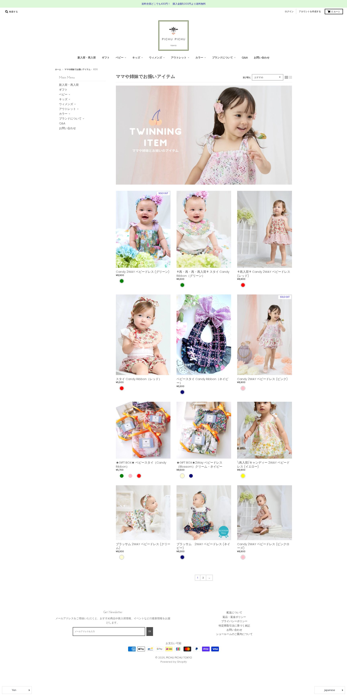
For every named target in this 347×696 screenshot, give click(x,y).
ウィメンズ (66, 104)
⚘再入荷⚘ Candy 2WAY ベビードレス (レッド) (263, 274)
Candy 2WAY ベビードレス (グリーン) (142, 272)
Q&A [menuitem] (245, 57)
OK (149, 631)
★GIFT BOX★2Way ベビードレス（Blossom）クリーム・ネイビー (199, 464)
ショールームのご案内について (234, 634)
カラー (63, 114)
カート (335, 11)
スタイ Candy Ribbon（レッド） (139, 379)
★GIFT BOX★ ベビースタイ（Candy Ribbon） (141, 464)
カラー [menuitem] (199, 57)
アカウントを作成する (310, 11)
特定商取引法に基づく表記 (234, 626)
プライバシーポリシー (234, 621)
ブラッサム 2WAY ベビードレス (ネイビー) (203, 546)
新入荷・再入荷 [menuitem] (87, 57)
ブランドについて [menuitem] (222, 57)
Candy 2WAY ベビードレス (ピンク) (262, 379)
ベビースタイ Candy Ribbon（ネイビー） (202, 381)
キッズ (63, 99)
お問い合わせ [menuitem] (261, 57)
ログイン (289, 11)
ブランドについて (70, 119)
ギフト (63, 90)
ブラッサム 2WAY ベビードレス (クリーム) (143, 546)
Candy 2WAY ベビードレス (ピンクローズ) (263, 546)
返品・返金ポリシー (234, 617)
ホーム (58, 69)
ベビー (63, 94)
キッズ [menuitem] (136, 57)
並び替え (247, 77)
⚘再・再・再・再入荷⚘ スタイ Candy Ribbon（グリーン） (203, 274)
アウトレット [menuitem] (179, 57)
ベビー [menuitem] (119, 57)
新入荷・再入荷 (69, 85)
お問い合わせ (67, 128)
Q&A (62, 123)
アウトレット (67, 109)
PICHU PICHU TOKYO (179, 657)
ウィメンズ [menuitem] (155, 57)
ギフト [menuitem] (106, 57)
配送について (234, 612)
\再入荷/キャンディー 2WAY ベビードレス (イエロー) (263, 464)
